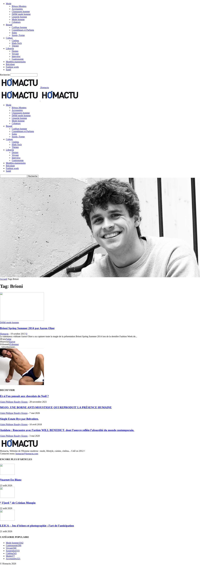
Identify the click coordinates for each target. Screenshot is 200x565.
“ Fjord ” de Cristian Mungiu (18, 502)
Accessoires (17, 9)
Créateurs (16, 22)
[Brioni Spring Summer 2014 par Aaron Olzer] (22, 320)
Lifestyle (10, 48)
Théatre (15, 46)
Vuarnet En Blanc (11, 479)
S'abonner (14, 344)
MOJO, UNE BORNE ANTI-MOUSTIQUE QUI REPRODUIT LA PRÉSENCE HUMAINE (56, 407)
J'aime (8, 339)
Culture (9, 38)
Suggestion (13, 550)
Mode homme (18, 19)
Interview (16, 56)
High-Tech (17, 43)
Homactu (4, 334)
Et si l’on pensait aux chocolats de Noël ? (24, 396)
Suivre (12, 341)
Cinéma (15, 40)
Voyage (15, 54)
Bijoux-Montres (19, 6)
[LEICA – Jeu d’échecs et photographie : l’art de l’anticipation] (7, 520)
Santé (8, 69)
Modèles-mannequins (16, 61)
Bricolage (10, 64)
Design (15, 51)
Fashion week (12, 67)
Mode (8, 3)
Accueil (3, 279)
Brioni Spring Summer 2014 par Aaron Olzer (27, 328)
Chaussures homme (21, 11)
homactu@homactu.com (27, 453)
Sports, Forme (18, 35)
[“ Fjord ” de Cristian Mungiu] (7, 497)
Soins (14, 32)
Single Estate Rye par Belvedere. (19, 418)
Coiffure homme (19, 27)
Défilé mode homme (21, 14)
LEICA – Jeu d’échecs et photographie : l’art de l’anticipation (37, 525)
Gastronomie (18, 59)
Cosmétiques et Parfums (23, 30)
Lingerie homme (19, 17)
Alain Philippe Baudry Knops (14, 402)
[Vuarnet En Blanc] (7, 474)
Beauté (9, 24)
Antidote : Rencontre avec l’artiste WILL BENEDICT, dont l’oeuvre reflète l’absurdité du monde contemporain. (67, 430)
